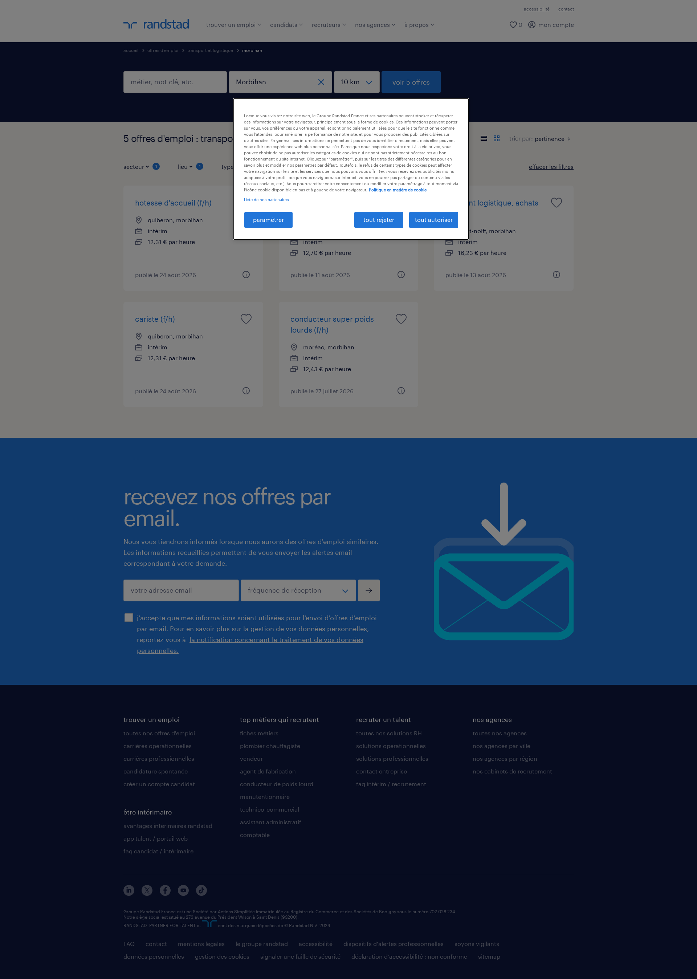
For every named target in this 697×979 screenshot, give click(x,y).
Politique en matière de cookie (398, 189)
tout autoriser (434, 219)
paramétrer (268, 219)
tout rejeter (378, 219)
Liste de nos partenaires (266, 199)
